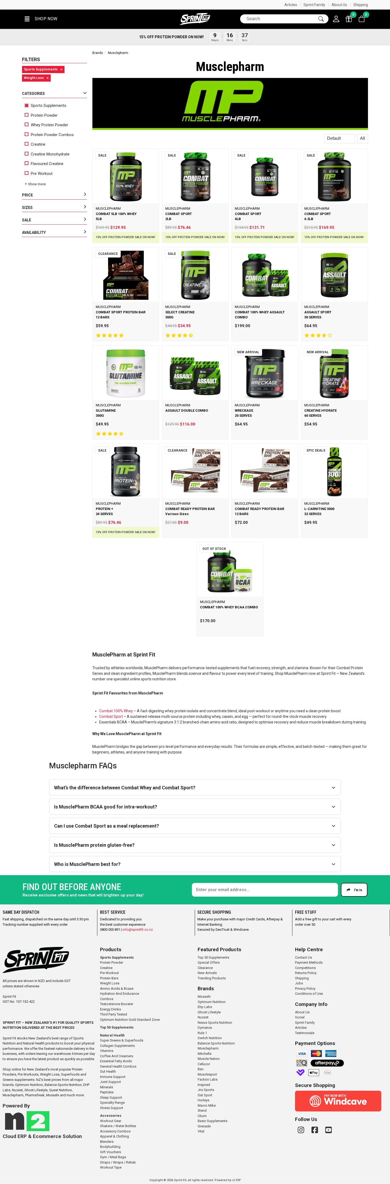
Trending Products (212, 978)
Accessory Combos (115, 1131)
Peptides (107, 1092)
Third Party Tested (113, 1014)
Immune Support (112, 1077)
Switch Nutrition (210, 1038)
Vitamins (106, 1051)
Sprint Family (314, 5)
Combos (106, 999)
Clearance (205, 968)
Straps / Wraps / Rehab (118, 1162)
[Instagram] (302, 1130)
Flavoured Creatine (47, 163)
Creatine (38, 144)
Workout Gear (110, 1121)
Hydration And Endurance (119, 994)
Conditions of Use (309, 994)
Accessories (110, 1116)
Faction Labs (208, 1079)
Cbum (202, 1116)
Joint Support (110, 1082)
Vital (201, 1131)
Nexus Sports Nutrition (215, 1023)
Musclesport (207, 1074)
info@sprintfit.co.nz (138, 930)
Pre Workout (42, 173)
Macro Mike (207, 1105)
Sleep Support (111, 1097)
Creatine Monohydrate (50, 154)
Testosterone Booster (116, 1004)
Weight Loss (109, 983)
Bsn (200, 1069)
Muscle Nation (209, 1059)
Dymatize (205, 1028)
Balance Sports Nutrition (216, 1043)
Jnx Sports (206, 1090)
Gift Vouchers (110, 1152)
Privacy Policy (305, 989)
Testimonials (304, 1033)
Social (300, 1017)
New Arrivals (207, 973)
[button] (41, 19)
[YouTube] (329, 1130)
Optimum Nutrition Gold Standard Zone (130, 1020)
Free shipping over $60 (280, 4)
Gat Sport (205, 1095)
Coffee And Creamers (116, 1056)
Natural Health (112, 1035)
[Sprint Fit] (195, 19)
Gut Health (108, 1071)
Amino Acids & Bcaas (116, 989)
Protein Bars (109, 978)
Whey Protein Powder (49, 125)
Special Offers (209, 962)
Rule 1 (202, 1033)
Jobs (299, 983)
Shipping (360, 5)
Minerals (106, 1087)
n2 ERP (236, 1180)
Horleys (203, 1100)
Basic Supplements (212, 1121)
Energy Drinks (110, 1009)
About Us (339, 5)
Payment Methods (309, 962)
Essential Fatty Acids (116, 1061)
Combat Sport (111, 716)
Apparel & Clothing (114, 1136)
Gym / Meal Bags (113, 1157)
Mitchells (204, 1054)
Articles (290, 5)
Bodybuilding (110, 1147)
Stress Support (111, 1108)
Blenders (107, 1142)
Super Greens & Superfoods (121, 1040)
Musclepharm (208, 1048)
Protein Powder (44, 115)
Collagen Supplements (117, 1046)
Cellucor (204, 1064)
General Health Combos (118, 1066)
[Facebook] (316, 1130)
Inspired (204, 1085)
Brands (97, 53)
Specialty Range (112, 1103)
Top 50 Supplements (116, 1027)
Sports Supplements (48, 105)
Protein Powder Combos (52, 134)
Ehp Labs (205, 1007)
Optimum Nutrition (212, 1002)
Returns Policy (306, 973)
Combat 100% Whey (116, 711)
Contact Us (303, 957)
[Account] (336, 19)
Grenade (204, 1126)
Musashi (204, 996)
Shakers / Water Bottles (118, 1126)
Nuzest (203, 1017)
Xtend (202, 1111)
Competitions (305, 968)
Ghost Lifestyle (209, 1012)
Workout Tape (111, 1167)
